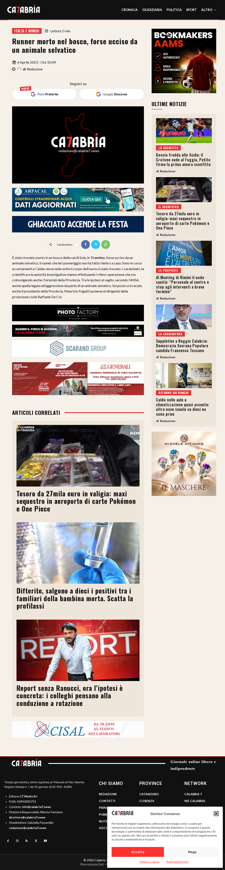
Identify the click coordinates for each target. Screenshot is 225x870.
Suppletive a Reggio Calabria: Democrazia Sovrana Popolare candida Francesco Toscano (182, 345)
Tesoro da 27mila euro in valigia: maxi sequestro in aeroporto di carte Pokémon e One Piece (76, 500)
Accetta (137, 852)
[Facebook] (85, 244)
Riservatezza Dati (177, 861)
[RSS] (26, 841)
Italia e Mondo (26, 31)
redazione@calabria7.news (27, 828)
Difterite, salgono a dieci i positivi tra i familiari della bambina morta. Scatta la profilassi (74, 598)
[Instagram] (17, 841)
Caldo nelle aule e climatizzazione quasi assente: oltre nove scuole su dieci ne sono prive (182, 407)
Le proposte (168, 270)
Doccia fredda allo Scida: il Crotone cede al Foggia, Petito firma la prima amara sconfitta (183, 159)
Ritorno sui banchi (173, 392)
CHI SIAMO (111, 783)
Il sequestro (168, 206)
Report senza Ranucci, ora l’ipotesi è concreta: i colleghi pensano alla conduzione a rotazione (69, 695)
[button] (216, 813)
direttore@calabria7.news (27, 817)
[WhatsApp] (105, 244)
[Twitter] (95, 244)
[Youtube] (45, 841)
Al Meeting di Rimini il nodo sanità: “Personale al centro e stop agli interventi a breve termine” (182, 284)
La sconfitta (168, 147)
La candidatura (170, 334)
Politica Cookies (150, 861)
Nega (192, 852)
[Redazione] (20, 69)
